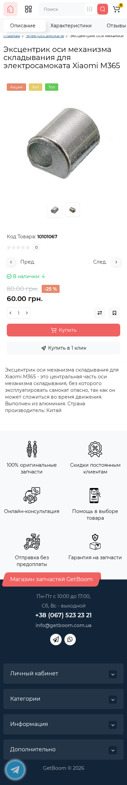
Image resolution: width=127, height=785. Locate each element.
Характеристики (71, 26)
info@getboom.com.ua (63, 625)
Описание (23, 26)
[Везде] (89, 9)
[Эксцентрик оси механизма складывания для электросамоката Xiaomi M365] (63, 139)
